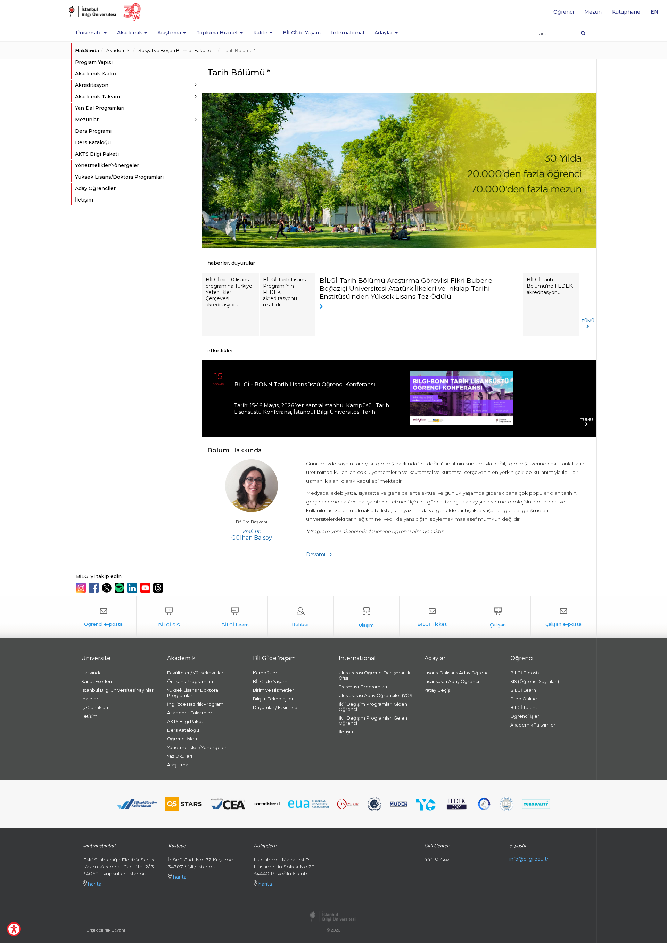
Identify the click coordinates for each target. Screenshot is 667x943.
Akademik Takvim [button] (97, 96)
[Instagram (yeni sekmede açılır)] (82, 588)
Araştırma (177, 765)
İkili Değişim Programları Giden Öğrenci (373, 707)
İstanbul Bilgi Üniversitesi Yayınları (118, 690)
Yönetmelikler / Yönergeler (197, 747)
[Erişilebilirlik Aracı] (14, 929)
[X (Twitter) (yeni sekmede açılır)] (107, 588)
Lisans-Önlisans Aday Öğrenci (457, 672)
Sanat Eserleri (96, 681)
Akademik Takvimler (189, 712)
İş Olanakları (94, 707)
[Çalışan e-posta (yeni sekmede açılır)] (563, 617)
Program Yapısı (94, 62)
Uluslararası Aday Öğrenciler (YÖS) (376, 695)
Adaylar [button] (384, 33)
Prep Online (523, 699)
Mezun (593, 12)
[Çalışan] (497, 617)
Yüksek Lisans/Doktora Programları (119, 177)
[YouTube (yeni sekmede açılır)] (146, 588)
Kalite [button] (261, 33)
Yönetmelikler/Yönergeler (107, 165)
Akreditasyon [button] (91, 85)
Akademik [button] (130, 33)
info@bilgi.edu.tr (529, 859)
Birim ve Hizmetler (273, 690)
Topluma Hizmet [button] (217, 33)
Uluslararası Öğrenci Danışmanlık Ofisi (374, 675)
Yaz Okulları (179, 756)
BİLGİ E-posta (525, 672)
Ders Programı (93, 131)
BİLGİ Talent (523, 707)
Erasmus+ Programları (363, 686)
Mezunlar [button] (87, 119)
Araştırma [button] (169, 33)
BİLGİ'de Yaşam (302, 33)
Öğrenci (563, 12)
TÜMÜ (587, 320)
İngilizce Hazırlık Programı (195, 704)
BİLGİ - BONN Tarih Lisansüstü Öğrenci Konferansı (304, 384)
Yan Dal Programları (99, 108)
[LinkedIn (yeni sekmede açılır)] (133, 588)
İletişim (84, 200)
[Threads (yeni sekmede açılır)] (159, 588)
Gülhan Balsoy (251, 534)
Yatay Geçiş (437, 690)
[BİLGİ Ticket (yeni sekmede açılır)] (432, 617)
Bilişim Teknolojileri (274, 699)
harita (94, 884)
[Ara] (583, 33)
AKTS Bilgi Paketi (97, 154)
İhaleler (89, 699)
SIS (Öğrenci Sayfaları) (534, 681)
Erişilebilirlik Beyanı (106, 930)
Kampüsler (265, 672)
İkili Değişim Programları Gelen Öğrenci (373, 720)
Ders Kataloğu (93, 142)
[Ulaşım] (366, 617)
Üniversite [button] (89, 33)
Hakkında (87, 51)
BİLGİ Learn (523, 690)
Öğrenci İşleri (182, 738)
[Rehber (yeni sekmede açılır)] (300, 617)
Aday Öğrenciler (95, 188)
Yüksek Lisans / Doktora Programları (192, 693)
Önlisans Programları (190, 681)
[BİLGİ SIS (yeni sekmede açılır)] (169, 617)
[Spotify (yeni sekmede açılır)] (120, 588)
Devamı (316, 554)
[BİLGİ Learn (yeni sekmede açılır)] (234, 617)
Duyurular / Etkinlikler (276, 707)
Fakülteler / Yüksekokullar (195, 672)
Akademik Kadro (95, 74)
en (657, 14)
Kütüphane (626, 12)
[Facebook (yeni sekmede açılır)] (94, 588)
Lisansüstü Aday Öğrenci (452, 681)
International (347, 33)
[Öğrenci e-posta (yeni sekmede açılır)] (103, 617)
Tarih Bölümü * (239, 50)
